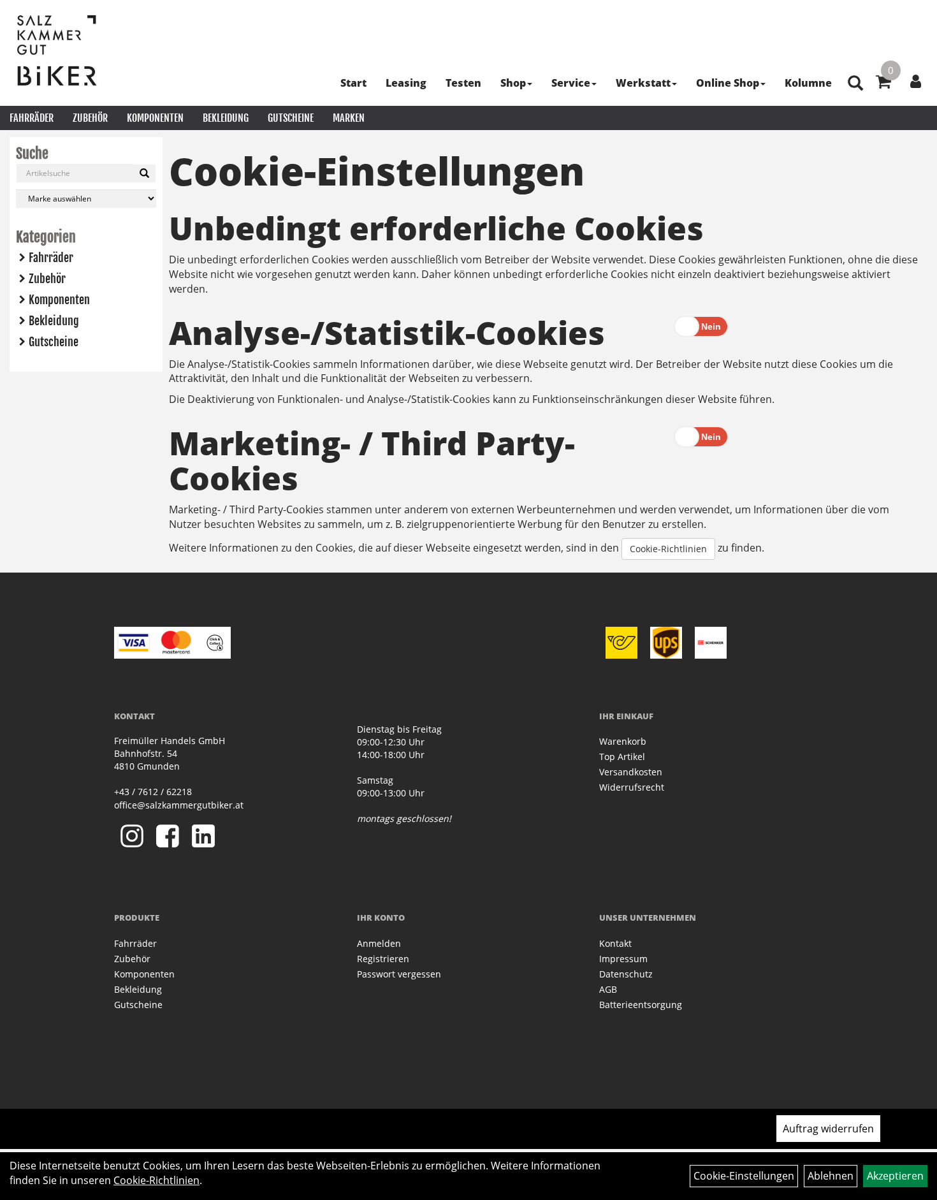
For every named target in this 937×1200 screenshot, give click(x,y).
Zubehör (90, 118)
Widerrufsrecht (631, 787)
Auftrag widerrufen (828, 1129)
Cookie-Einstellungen (744, 1176)
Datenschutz (626, 974)
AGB (608, 989)
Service (570, 83)
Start (353, 83)
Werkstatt (643, 83)
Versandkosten (630, 772)
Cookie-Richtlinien (668, 549)
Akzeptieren (895, 1176)
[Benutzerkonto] (915, 81)
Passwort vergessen (399, 974)
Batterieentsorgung (640, 1005)
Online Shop (727, 83)
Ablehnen (830, 1176)
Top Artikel (622, 756)
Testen (463, 83)
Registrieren (383, 959)
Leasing (406, 83)
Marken (349, 118)
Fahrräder (32, 118)
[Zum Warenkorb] (883, 84)
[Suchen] (144, 173)
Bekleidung (226, 118)
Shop (513, 83)
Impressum (623, 959)
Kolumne (808, 83)
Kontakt (615, 943)
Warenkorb (622, 741)
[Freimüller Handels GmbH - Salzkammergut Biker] (57, 51)
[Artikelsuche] (855, 83)
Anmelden (379, 943)
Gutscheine (291, 118)
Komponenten (155, 118)
